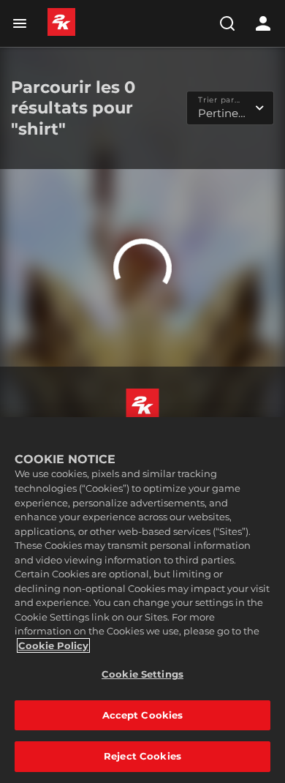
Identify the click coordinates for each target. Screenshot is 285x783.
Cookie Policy (53, 645)
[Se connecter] (263, 23)
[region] (142, 600)
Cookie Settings (142, 674)
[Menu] (22, 23)
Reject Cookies (142, 756)
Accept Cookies (142, 715)
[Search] (227, 23)
